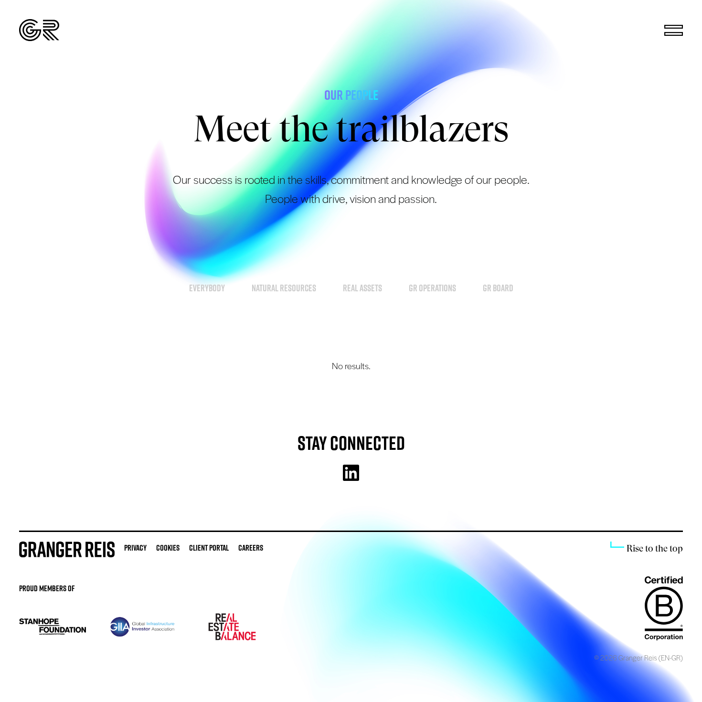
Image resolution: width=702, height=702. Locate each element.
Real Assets (362, 288)
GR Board (498, 288)
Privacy (135, 547)
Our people (351, 95)
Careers (250, 547)
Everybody (207, 288)
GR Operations (432, 288)
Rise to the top (655, 548)
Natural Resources (284, 288)
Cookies (168, 547)
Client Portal (209, 547)
